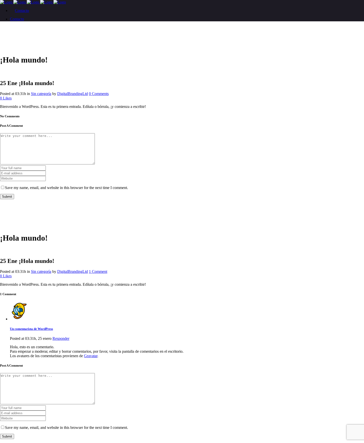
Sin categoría (41, 94)
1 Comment (98, 271)
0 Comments (99, 94)
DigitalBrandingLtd (72, 94)
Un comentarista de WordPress (31, 329)
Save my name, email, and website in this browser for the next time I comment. (66, 188)
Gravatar (90, 356)
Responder (60, 338)
